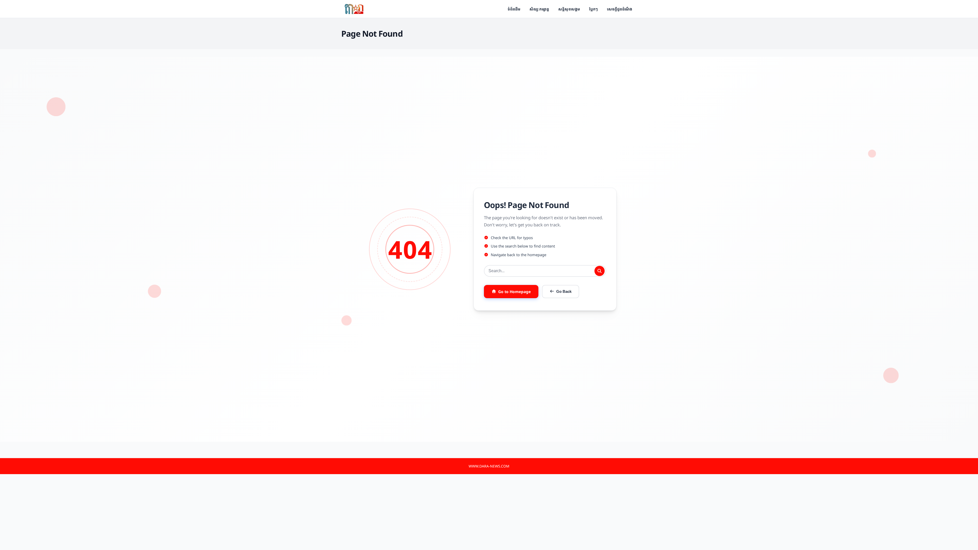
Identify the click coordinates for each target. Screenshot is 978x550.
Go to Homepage (514, 291)
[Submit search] (599, 271)
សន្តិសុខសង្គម (569, 8)
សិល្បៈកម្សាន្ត (539, 8)
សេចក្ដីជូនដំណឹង (619, 8)
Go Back (564, 291)
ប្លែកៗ (593, 8)
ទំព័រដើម (514, 8)
